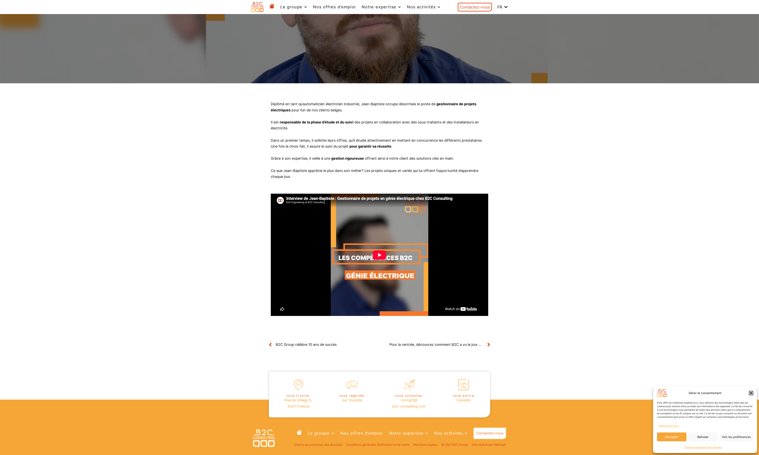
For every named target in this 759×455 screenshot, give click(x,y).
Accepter (671, 437)
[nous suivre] (463, 384)
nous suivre (463, 395)
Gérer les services (669, 425)
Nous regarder (352, 395)
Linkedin (464, 400)
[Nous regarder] (352, 384)
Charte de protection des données (703, 447)
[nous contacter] (409, 384)
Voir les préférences (736, 437)
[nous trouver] (298, 384)
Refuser (703, 437)
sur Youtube (352, 400)
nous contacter (409, 395)
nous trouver (298, 395)
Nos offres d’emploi (334, 7)
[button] (751, 393)
